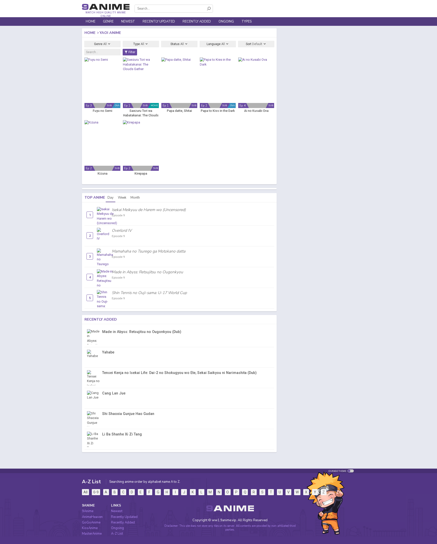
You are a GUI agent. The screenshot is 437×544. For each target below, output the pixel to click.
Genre (100, 44)
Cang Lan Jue (113, 393)
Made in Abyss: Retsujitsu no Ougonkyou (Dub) (141, 332)
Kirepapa (141, 173)
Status (177, 44)
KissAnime (90, 528)
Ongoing (226, 21)
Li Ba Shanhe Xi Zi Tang (122, 434)
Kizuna (102, 173)
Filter (131, 52)
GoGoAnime (91, 522)
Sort (254, 44)
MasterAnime (92, 533)
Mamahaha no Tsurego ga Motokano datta (148, 251)
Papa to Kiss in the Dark (218, 111)
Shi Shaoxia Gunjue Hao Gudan (128, 414)
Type (138, 44)
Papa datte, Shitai (179, 111)
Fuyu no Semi (102, 111)
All (85, 492)
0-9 (96, 492)
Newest (128, 21)
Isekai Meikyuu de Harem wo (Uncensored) (149, 210)
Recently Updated (159, 21)
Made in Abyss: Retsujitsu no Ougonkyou (147, 272)
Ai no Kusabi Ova (256, 111)
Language (216, 44)
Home (90, 21)
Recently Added (197, 21)
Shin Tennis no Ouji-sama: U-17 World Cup (149, 293)
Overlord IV (122, 230)
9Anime (87, 511)
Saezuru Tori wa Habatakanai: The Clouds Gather (141, 113)
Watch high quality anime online (105, 14)
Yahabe (108, 352)
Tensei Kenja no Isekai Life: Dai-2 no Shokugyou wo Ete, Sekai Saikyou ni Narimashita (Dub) (179, 373)
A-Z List (117, 533)
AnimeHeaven (92, 517)
